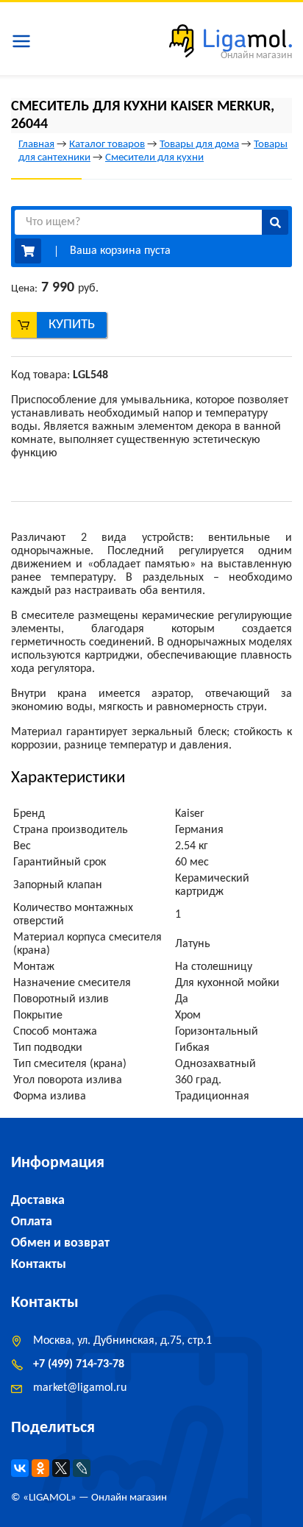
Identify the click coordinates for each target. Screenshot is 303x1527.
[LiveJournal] (81, 1468)
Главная (36, 144)
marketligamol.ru (79, 1388)
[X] (61, 1468)
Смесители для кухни (154, 157)
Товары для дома (199, 144)
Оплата (31, 1222)
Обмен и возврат (60, 1243)
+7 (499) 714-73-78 (78, 1364)
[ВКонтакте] (20, 1468)
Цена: (24, 288)
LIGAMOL (50, 1497)
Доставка (38, 1201)
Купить (72, 325)
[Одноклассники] (40, 1468)
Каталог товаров (107, 144)
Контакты (38, 1265)
